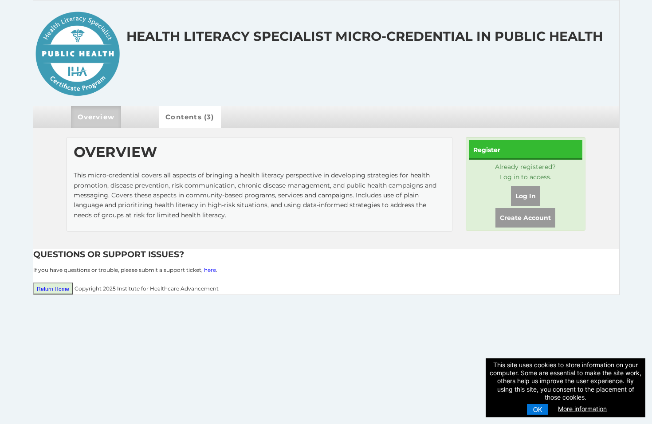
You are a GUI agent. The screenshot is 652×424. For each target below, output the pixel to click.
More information (582, 408)
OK (537, 409)
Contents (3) (189, 117)
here (210, 270)
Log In (525, 196)
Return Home (53, 288)
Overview (96, 117)
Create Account (525, 218)
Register (486, 150)
